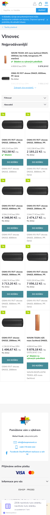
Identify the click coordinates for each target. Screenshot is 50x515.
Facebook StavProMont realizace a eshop (27, 452)
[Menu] (46, 3)
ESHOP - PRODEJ (26, 489)
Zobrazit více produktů (24, 88)
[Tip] (12, 125)
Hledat (42, 10)
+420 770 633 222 (27, 447)
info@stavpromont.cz (27, 442)
